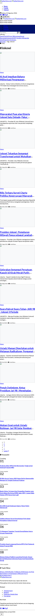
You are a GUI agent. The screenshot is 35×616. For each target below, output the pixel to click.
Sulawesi (9, 38)
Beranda (2, 41)
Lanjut (6, 451)
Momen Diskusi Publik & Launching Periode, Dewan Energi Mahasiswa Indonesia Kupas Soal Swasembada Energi (16, 558)
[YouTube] (3, 15)
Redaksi (6, 592)
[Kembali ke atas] (1, 614)
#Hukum (27, 572)
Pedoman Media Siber (11, 594)
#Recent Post (23, 573)
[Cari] (19, 33)
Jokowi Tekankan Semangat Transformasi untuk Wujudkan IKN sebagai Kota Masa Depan (15, 156)
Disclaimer (7, 596)
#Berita (19, 572)
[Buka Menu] (1, 19)
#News (4, 572)
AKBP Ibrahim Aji (18, 38)
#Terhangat (13, 573)
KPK (8, 36)
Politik (6, 8)
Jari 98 (12, 36)
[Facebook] (0, 15)
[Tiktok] (7, 608)
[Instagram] (2, 15)
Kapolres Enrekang (10, 40)
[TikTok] (7, 15)
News (6, 6)
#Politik (12, 572)
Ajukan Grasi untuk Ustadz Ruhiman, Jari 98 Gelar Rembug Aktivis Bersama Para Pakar (16, 428)
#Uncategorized (6, 575)
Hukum (6, 10)
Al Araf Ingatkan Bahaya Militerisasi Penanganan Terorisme (12, 79)
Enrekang (17, 36)
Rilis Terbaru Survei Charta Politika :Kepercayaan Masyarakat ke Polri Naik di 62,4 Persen (17, 195)
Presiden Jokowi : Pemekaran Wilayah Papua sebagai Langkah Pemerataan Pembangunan (16, 235)
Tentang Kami (8, 591)
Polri (5, 36)
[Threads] (5, 15)
